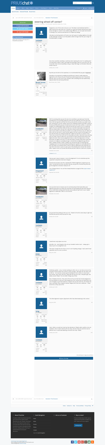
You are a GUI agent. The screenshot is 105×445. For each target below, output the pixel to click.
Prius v (31, 8)
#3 (91, 150)
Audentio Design (22, 443)
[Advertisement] (70, 49)
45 (37, 318)
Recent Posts (32, 11)
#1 (91, 67)
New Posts (56, 8)
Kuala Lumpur (44, 319)
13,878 (37, 135)
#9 (91, 302)
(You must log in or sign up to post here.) (85, 355)
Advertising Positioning (15, 441)
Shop (27, 8)
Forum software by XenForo (22, 442)
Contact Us (69, 405)
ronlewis (58, 24)
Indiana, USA (44, 179)
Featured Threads (24, 11)
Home (64, 405)
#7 (91, 252)
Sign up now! (23, 22)
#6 (91, 216)
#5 (91, 193)
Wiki (23, 8)
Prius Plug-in (44, 8)
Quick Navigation (41, 433)
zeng (37, 311)
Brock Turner (41, 82)
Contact (35, 430)
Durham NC (44, 137)
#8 (91, 287)
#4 (91, 172)
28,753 (37, 177)
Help (74, 405)
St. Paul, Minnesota (43, 92)
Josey (38, 254)
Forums (13, 8)
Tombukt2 (39, 129)
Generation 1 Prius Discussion (46, 24)
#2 (91, 82)
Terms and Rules (80, 405)
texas (46, 49)
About (34, 421)
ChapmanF (40, 171)
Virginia (45, 262)
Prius (50, 8)
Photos (34, 427)
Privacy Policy (88, 405)
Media (17, 8)
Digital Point (24, 441)
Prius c (36, 8)
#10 (91, 332)
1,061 (37, 47)
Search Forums (15, 11)
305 (37, 260)
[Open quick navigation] (91, 17)
